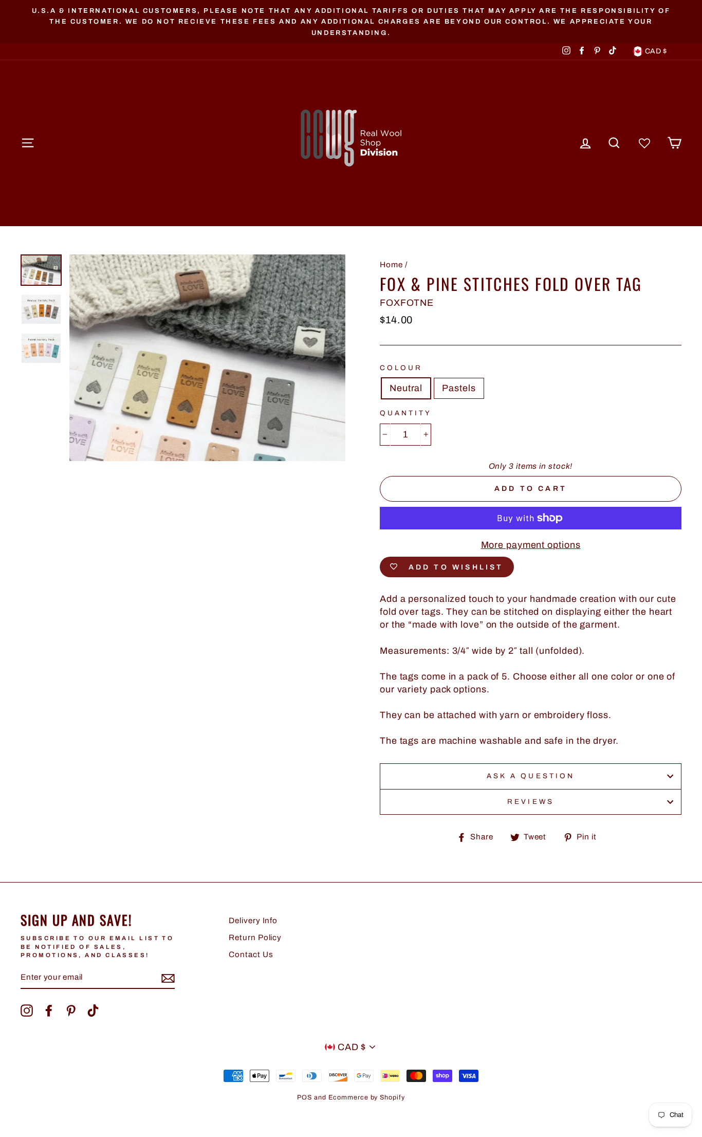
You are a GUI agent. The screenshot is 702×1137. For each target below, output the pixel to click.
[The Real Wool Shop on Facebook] (49, 1010)
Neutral (406, 388)
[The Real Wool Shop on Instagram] (27, 1010)
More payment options (531, 545)
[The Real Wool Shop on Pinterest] (71, 1010)
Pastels (458, 388)
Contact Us (251, 954)
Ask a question (531, 776)
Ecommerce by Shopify (366, 1097)
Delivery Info (253, 920)
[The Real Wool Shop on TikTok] (93, 1010)
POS (304, 1097)
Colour (401, 368)
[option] (351, 21)
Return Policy (255, 937)
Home (391, 265)
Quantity (406, 413)
